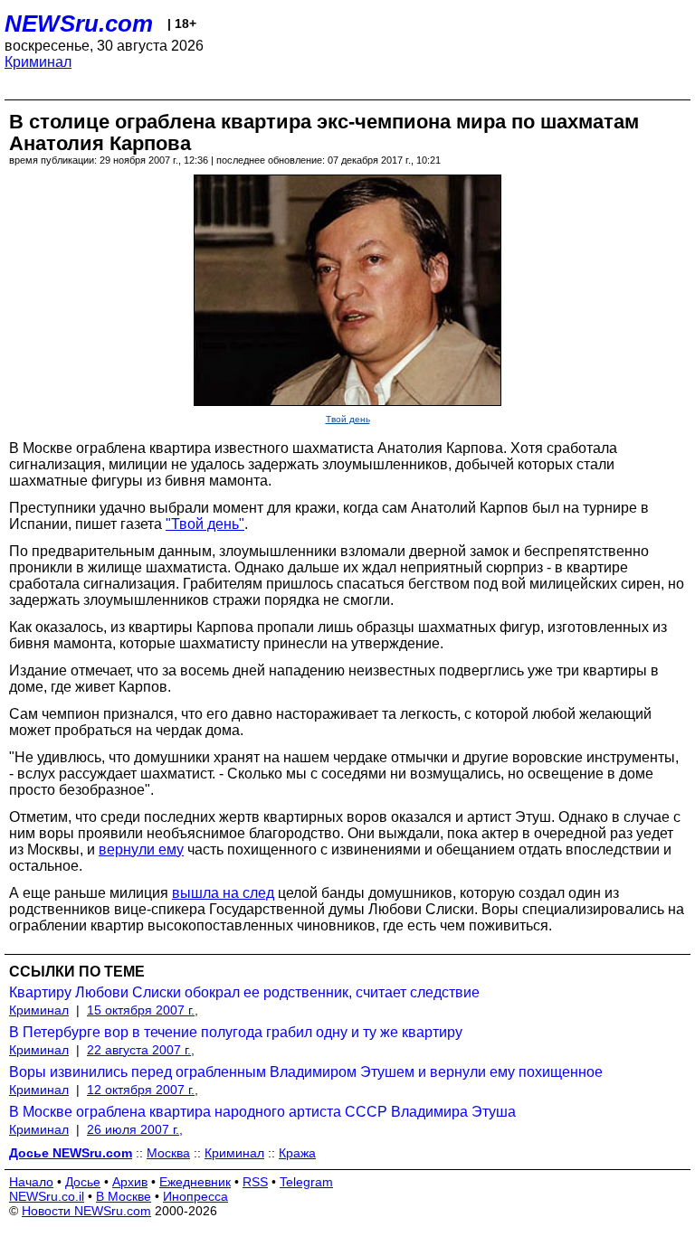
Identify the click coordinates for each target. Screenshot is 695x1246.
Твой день (348, 419)
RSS (255, 1182)
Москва (168, 1153)
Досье (82, 1182)
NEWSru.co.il (46, 1196)
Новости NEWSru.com (86, 1211)
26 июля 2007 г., (135, 1129)
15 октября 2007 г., (142, 1010)
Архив (130, 1182)
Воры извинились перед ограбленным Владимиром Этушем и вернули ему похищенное (306, 1072)
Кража (297, 1153)
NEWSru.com (79, 23)
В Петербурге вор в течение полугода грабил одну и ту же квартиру (235, 1032)
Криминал (38, 62)
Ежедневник (195, 1182)
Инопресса (195, 1196)
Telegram (306, 1182)
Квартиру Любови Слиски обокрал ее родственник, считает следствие (244, 992)
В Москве (123, 1196)
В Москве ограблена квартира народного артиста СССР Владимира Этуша (262, 1111)
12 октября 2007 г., (142, 1089)
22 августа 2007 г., (141, 1050)
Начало (31, 1182)
